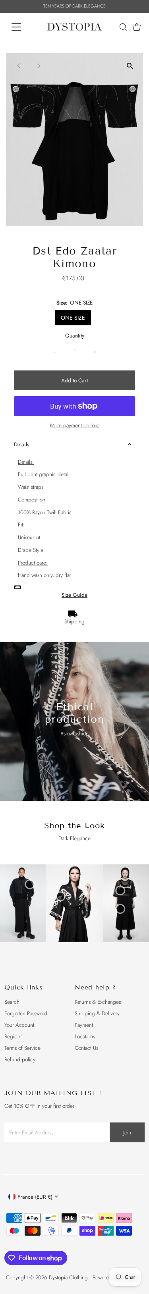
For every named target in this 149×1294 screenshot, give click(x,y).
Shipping (74, 621)
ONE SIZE (73, 318)
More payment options (74, 425)
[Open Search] (123, 27)
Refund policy (19, 1059)
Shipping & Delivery (97, 1013)
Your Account (19, 1025)
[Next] (38, 66)
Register (13, 1036)
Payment (84, 1025)
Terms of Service (22, 1048)
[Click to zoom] (130, 66)
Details (21, 444)
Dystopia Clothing (68, 1277)
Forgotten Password (25, 1013)
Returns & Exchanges (98, 1002)
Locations (85, 1036)
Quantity (74, 335)
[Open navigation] (22, 27)
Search (11, 1002)
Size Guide (74, 595)
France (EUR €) (34, 1197)
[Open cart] (137, 27)
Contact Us (86, 1048)
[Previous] (19, 66)
